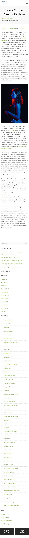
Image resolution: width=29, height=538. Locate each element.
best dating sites (8, 335)
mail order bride (8, 450)
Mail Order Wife (8, 457)
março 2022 (4, 285)
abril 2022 (3, 282)
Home (2, 18)
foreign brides (7, 387)
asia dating (6, 327)
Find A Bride (7, 372)
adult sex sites (7, 324)
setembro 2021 (5, 305)
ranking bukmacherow (9, 479)
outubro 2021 (4, 302)
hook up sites (7, 409)
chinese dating (7, 353)
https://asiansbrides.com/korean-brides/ (11, 197)
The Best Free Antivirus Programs (10, 257)
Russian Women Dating (10, 487)
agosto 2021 (4, 308)
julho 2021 (4, 311)
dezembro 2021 (5, 295)
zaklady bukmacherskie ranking (12, 505)
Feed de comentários (6, 520)
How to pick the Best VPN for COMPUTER (12, 263)
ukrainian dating (8, 494)
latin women (7, 438)
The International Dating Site (11, 490)
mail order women (8, 461)
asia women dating (9, 331)
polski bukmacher (8, 476)
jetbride (6, 424)
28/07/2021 (23, 28)
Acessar (3, 514)
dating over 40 (7, 361)
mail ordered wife (8, 464)
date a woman (7, 357)
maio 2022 (4, 279)
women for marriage (9, 502)
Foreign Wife (7, 390)
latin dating (6, 435)
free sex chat (7, 398)
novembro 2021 (5, 298)
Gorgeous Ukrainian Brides (11, 405)
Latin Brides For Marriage (10, 431)
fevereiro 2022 (5, 289)
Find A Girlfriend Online (9, 375)
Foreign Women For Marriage (11, 394)
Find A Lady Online (8, 379)
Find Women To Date (9, 383)
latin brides (6, 427)
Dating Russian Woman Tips (11, 364)
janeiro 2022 (4, 292)
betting (5, 346)
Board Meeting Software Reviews (10, 267)
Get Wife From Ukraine (10, 401)
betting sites (7, 349)
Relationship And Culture (10, 483)
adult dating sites (8, 320)
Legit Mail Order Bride (9, 442)
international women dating (11, 416)
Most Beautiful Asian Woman (11, 468)
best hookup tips (8, 338)
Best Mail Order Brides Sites (11, 342)
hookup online (7, 412)
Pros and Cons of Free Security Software (11, 260)
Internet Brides (7, 420)
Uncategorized (9, 18)
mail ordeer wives (8, 446)
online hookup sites (9, 472)
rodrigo (5, 28)
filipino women (7, 368)
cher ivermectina (14, 130)
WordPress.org (5, 524)
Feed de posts (5, 517)
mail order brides (8, 453)
